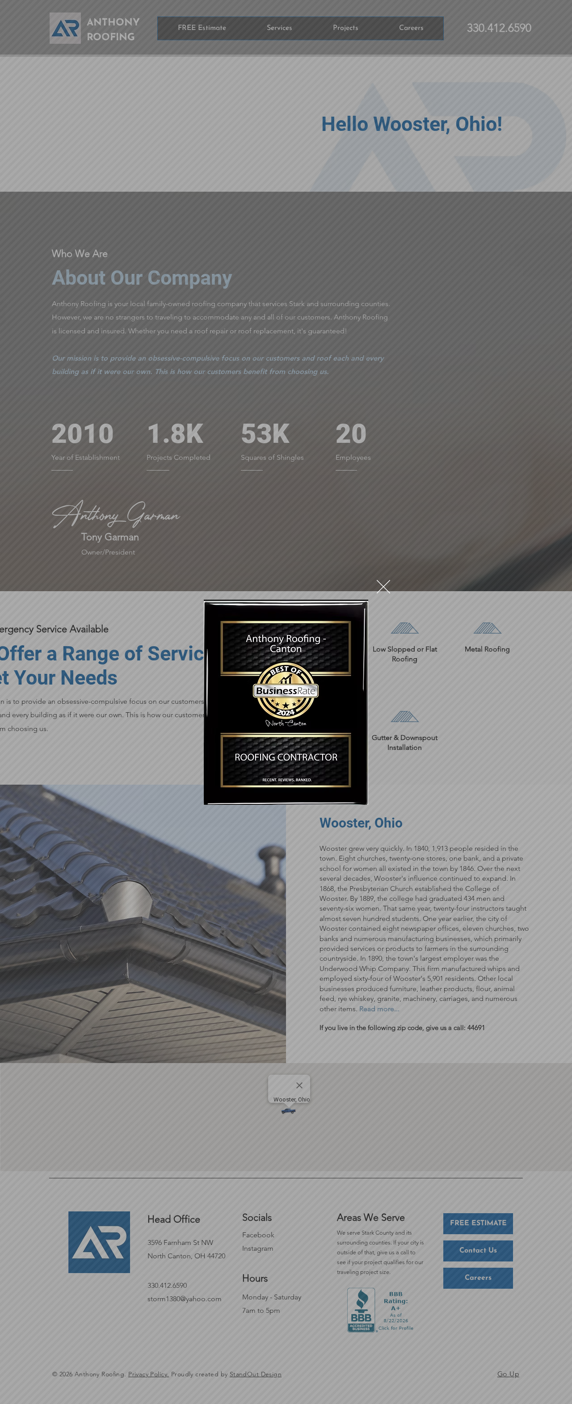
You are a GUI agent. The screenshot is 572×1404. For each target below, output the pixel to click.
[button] (383, 586)
